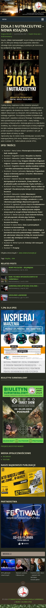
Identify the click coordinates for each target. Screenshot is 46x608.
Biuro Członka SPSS (24, 602)
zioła (13, 258)
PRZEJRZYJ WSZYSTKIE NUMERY (12, 446)
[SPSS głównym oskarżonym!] (8, 564)
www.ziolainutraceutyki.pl (27, 253)
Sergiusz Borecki (6, 34)
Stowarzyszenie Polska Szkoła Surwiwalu (25, 599)
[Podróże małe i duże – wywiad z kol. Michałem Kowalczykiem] (38, 564)
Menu (4, 19)
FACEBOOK (7, 456)
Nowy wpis (37, 34)
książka (7, 258)
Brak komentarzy (6, 36)
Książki (31, 34)
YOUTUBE (6, 459)
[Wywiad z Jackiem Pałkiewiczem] (23, 564)
